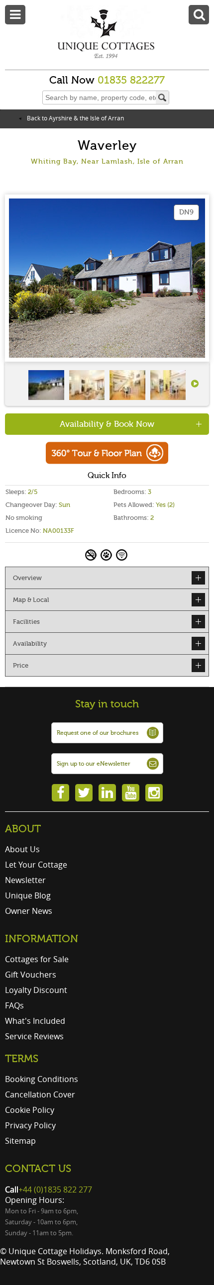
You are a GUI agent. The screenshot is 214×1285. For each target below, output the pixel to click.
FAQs (14, 1005)
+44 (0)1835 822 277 (55, 1189)
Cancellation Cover (40, 1094)
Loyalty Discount (36, 990)
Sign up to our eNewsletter (93, 763)
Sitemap (20, 1140)
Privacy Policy (30, 1125)
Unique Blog (28, 895)
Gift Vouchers (30, 974)
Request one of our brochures (97, 732)
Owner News (28, 910)
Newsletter (25, 880)
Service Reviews (34, 1036)
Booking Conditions (41, 1079)
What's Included (35, 1020)
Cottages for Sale (37, 959)
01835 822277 (131, 80)
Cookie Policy (29, 1109)
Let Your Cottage (36, 864)
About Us (22, 849)
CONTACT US (38, 1169)
